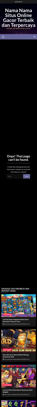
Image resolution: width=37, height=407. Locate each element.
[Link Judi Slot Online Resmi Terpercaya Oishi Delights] (18, 376)
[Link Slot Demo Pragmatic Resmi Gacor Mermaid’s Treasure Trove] (18, 305)
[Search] (34, 36)
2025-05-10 (26, 394)
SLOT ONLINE (7, 314)
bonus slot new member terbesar (12, 324)
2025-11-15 (26, 324)
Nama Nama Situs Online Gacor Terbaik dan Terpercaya (18, 17)
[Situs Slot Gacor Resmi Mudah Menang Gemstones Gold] (18, 340)
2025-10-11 (26, 359)
